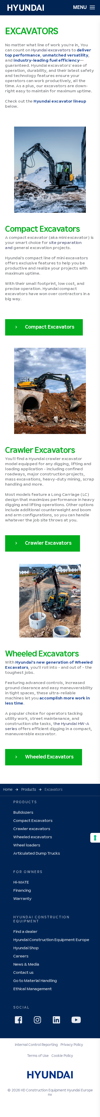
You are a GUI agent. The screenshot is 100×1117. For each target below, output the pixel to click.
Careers (20, 956)
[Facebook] (20, 1021)
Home (8, 789)
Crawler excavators (31, 829)
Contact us (23, 972)
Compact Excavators (33, 821)
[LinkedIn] (58, 1021)
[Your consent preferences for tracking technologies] (95, 838)
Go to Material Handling (35, 981)
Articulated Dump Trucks (36, 853)
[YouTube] (77, 1020)
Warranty (22, 899)
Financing (22, 890)
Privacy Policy (72, 1045)
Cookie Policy (62, 1056)
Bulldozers (23, 812)
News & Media (26, 964)
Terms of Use (38, 1056)
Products (28, 789)
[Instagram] (39, 1021)
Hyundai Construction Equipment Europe (51, 940)
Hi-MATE (21, 882)
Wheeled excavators (32, 837)
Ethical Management (32, 989)
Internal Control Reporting (36, 1045)
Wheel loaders (26, 845)
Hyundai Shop (26, 948)
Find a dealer (25, 932)
